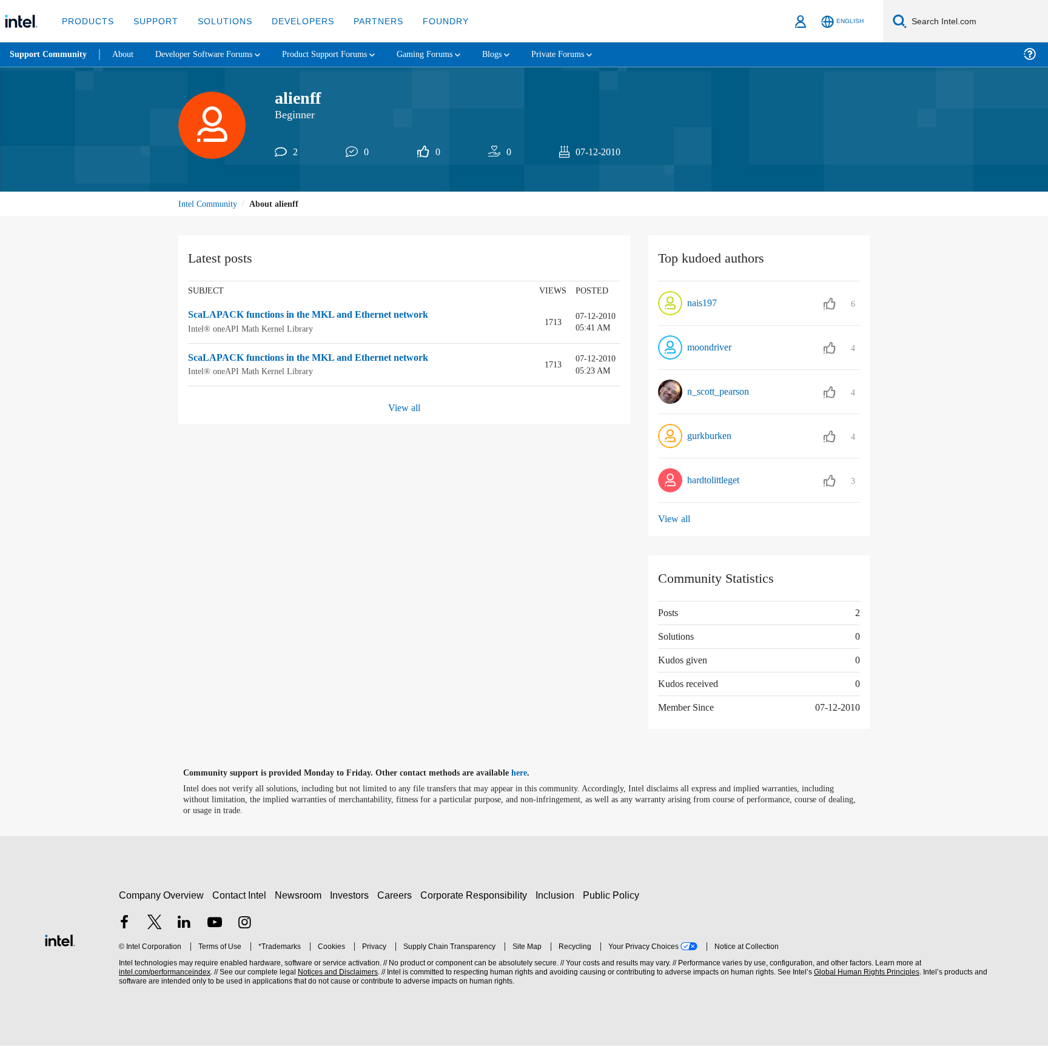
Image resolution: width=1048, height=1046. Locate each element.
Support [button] (152, 21)
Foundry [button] (431, 21)
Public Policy (612, 895)
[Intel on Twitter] (154, 924)
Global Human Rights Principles (865, 973)
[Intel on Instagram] (244, 924)
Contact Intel (241, 895)
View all (404, 408)
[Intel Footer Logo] (60, 940)
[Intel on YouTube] (214, 924)
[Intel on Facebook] (124, 924)
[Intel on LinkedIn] (184, 924)
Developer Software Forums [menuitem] (213, 54)
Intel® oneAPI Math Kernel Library (251, 329)
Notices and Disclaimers (336, 973)
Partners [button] (366, 21)
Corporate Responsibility (476, 895)
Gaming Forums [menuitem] (449, 54)
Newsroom (300, 895)
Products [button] (87, 21)
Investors (352, 895)
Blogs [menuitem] (520, 54)
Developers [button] (293, 21)
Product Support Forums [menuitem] (342, 54)
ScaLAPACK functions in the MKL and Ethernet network (315, 316)
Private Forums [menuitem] (589, 54)
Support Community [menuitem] (49, 54)
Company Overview (161, 895)
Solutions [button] (219, 21)
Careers (397, 895)
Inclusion (558, 895)
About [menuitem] (126, 54)
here (530, 773)
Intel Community (209, 204)
